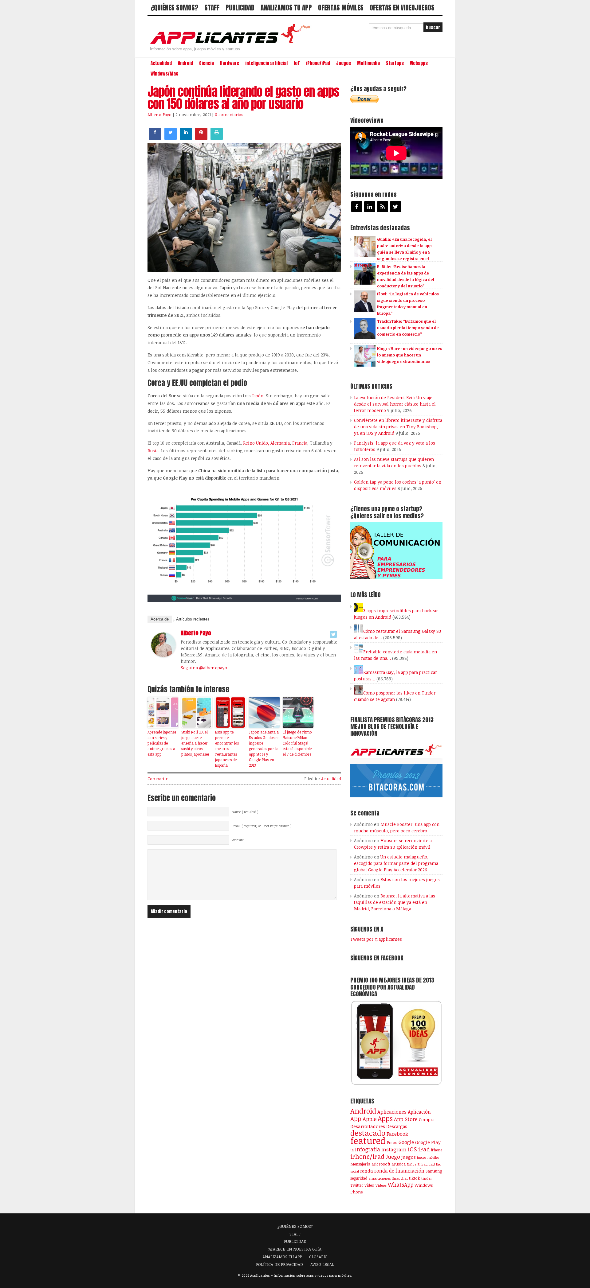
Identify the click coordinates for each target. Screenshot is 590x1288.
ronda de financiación (399, 1170)
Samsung (434, 1171)
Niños (411, 1164)
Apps (385, 1118)
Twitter (356, 1185)
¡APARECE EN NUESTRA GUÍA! (295, 1249)
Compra (427, 1119)
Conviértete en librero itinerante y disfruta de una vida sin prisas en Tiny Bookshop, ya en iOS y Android (398, 426)
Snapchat (400, 1178)
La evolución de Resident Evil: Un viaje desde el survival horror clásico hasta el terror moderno (395, 404)
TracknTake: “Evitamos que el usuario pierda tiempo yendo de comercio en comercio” (408, 327)
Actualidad (161, 63)
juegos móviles (428, 1157)
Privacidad (426, 1164)
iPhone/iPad (318, 63)
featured (368, 1140)
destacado (367, 1133)
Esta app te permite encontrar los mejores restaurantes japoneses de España (227, 749)
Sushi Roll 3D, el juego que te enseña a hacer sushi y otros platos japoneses (195, 743)
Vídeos (381, 1185)
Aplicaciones (392, 1111)
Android (185, 63)
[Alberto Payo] (163, 655)
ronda (366, 1171)
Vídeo (369, 1185)
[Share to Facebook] (155, 138)
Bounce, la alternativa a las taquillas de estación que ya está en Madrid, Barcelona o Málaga (394, 902)
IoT (297, 63)
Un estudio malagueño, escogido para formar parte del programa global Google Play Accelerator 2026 (396, 863)
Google (406, 1142)
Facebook (397, 1133)
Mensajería (360, 1164)
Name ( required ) (245, 812)
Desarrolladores (367, 1126)
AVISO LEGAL (322, 1264)
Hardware (229, 63)
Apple (369, 1119)
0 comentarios (229, 114)
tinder (426, 1178)
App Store (406, 1119)
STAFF (211, 8)
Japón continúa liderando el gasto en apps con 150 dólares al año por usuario (243, 97)
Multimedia (368, 63)
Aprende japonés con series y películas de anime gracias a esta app (162, 743)
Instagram (394, 1149)
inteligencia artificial (266, 63)
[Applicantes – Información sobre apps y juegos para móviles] (232, 43)
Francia (299, 443)
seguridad (358, 1178)
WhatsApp (400, 1184)
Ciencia (206, 63)
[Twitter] (333, 634)
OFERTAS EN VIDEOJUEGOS (402, 8)
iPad (424, 1149)
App (355, 1119)
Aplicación (419, 1111)
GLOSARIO (318, 1256)
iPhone (436, 1149)
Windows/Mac (164, 73)
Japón (257, 396)
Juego (393, 1156)
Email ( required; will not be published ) (262, 826)
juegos (408, 1157)
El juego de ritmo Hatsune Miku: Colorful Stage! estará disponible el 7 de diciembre (297, 743)
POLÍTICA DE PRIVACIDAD (279, 1264)
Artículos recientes (193, 619)
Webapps (419, 63)
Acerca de (160, 619)
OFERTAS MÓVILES (341, 8)
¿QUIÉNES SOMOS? (174, 8)
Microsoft (381, 1164)
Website (238, 840)
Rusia (153, 450)
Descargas (396, 1126)
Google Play (428, 1142)
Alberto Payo (159, 114)
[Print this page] (216, 138)
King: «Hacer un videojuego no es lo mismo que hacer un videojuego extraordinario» (409, 355)
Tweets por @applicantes (376, 939)
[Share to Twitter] (170, 138)
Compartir (157, 778)
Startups (395, 63)
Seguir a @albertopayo (204, 668)
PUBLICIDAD (240, 8)
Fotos (392, 1142)
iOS (412, 1149)
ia (352, 1150)
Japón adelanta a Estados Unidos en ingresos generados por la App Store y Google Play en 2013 (264, 749)
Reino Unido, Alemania (266, 443)
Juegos (343, 63)
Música (398, 1164)
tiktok (414, 1178)
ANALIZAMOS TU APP (286, 8)
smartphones (379, 1178)
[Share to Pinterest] (201, 138)
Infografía (367, 1149)
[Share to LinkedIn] (186, 138)
